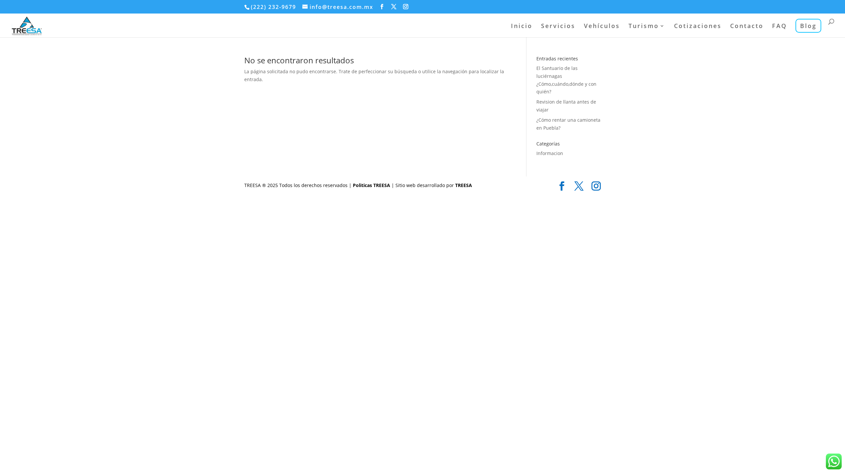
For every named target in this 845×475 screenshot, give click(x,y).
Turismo (643, 26)
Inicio (521, 26)
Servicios (558, 26)
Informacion (549, 153)
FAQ (779, 26)
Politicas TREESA (372, 185)
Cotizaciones (698, 26)
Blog (808, 26)
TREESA (463, 185)
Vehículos (602, 26)
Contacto (746, 26)
